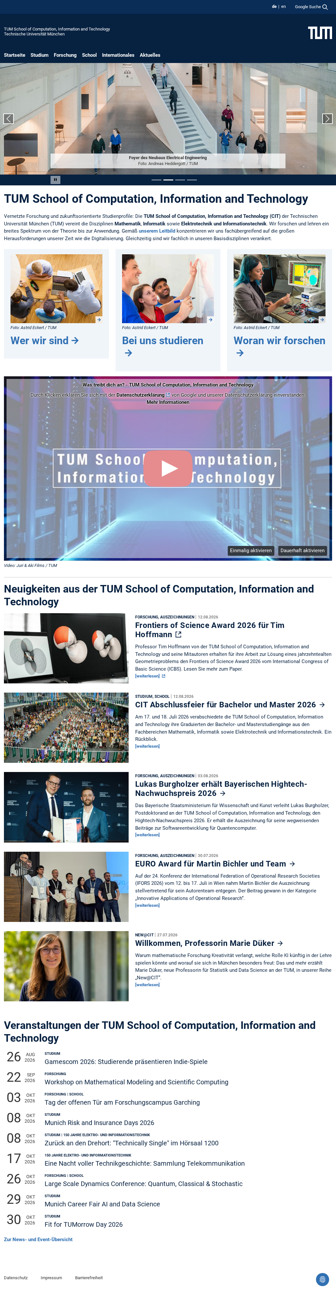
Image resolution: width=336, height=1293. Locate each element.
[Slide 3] (180, 180)
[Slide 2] (168, 180)
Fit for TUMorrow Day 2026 (84, 1224)
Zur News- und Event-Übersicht (38, 1239)
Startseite (14, 55)
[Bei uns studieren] (168, 288)
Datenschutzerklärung (140, 395)
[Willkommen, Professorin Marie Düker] (66, 968)
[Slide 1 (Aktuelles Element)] (156, 180)
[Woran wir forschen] (280, 288)
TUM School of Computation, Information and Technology (57, 29)
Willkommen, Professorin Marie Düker (205, 943)
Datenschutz (16, 1277)
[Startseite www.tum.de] (320, 32)
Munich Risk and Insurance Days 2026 (99, 1122)
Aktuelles (150, 55)
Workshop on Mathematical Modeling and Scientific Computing (136, 1082)
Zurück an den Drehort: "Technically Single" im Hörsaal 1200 (132, 1143)
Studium (40, 55)
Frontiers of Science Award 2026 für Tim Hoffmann (210, 630)
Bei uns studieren (162, 340)
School (89, 55)
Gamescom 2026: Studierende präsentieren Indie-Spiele (126, 1061)
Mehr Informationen (168, 402)
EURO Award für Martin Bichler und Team (211, 863)
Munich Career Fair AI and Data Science (102, 1204)
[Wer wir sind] (56, 288)
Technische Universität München (34, 33)
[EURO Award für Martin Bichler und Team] (66, 888)
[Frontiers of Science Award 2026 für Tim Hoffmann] (66, 650)
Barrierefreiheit (89, 1277)
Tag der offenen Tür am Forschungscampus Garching (122, 1102)
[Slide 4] (192, 180)
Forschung (65, 55)
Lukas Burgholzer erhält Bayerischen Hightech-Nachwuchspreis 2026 (221, 789)
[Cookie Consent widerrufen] (322, 1279)
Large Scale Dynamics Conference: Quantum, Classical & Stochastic (143, 1183)
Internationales (118, 55)
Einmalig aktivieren (251, 550)
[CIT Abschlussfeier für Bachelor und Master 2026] (66, 729)
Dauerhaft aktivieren (303, 550)
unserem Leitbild (157, 231)
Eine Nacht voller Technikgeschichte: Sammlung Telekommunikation (145, 1163)
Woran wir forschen (280, 340)
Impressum (51, 1277)
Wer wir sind (39, 340)
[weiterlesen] (148, 676)
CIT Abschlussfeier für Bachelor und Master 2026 (226, 704)
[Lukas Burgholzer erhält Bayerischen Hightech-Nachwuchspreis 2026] (66, 809)
